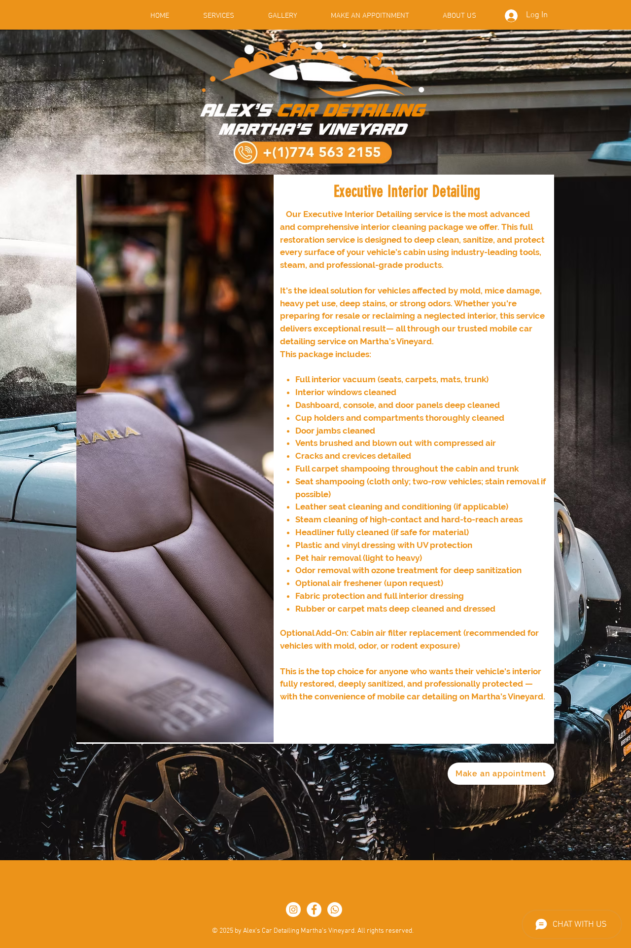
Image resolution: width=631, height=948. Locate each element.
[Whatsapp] (334, 909)
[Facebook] (314, 909)
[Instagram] (293, 909)
